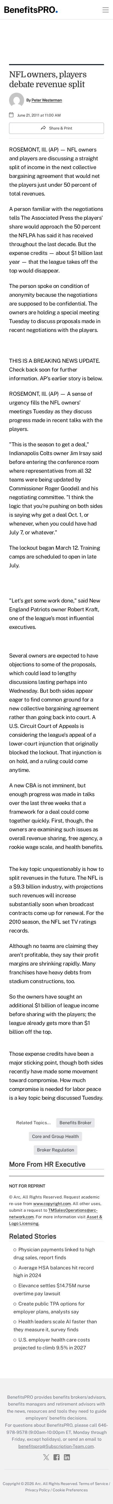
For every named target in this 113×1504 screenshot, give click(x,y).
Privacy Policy (37, 1490)
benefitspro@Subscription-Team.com (56, 1446)
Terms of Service (93, 1483)
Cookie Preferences (70, 1490)
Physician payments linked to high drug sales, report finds (54, 1253)
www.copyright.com (52, 1203)
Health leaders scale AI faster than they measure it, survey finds (55, 1325)
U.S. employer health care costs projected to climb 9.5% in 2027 (51, 1344)
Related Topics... (33, 1122)
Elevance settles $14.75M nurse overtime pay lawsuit (51, 1289)
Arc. (38, 1483)
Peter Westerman (47, 100)
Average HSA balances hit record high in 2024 (53, 1271)
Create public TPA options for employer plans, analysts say (49, 1308)
